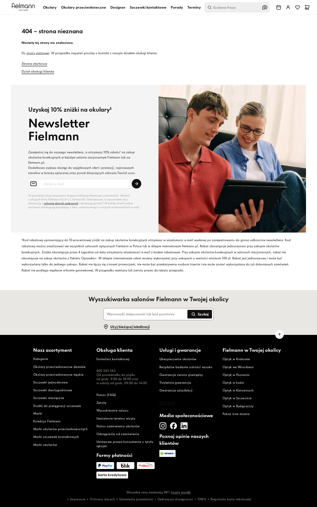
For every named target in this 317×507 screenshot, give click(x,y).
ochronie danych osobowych (61, 203)
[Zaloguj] (288, 7)
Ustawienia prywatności (136, 499)
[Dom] (24, 7)
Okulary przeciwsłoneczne (83, 7)
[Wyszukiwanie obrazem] (265, 7)
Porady (177, 7)
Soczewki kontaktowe (148, 7)
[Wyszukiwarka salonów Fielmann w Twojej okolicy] (278, 7)
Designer (118, 7)
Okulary (50, 7)
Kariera (167, 402)
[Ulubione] (297, 7)
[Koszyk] (307, 7)
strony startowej (38, 53)
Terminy (194, 7)
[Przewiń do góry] (279, 334)
